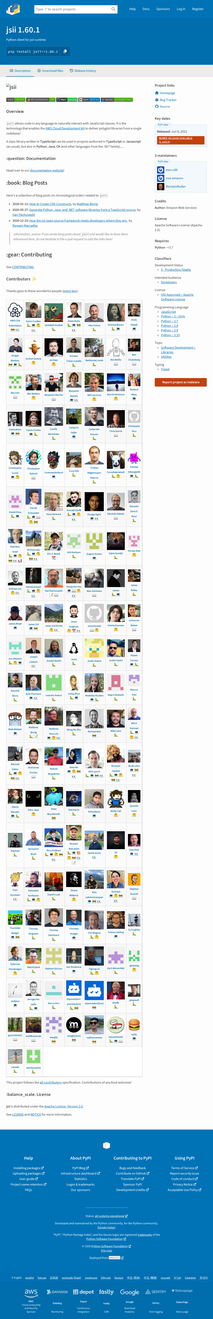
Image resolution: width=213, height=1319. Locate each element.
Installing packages (27, 1168)
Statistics (80, 1179)
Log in (181, 9)
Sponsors (163, 9)
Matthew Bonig (87, 204)
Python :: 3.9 (169, 330)
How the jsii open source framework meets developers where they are (78, 220)
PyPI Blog (78, 1168)
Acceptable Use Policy (183, 1190)
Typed (165, 369)
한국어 (204, 1278)
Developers (169, 282)
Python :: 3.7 (169, 321)
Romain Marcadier (25, 225)
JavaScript (168, 312)
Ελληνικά (106, 1278)
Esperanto (190, 1278)
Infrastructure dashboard (79, 1173)
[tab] (20, 71)
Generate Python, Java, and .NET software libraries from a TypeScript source (82, 210)
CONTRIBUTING (23, 267)
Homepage (167, 93)
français (42, 1278)
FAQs (28, 1190)
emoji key (70, 291)
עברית (177, 1278)
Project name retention (27, 1184)
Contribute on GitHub (131, 1173)
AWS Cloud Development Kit (65, 128)
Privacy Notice (183, 1184)
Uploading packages (27, 1173)
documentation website (46, 170)
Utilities (166, 357)
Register (198, 9)
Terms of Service (182, 1168)
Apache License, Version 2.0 (63, 1106)
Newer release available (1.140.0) (175, 140)
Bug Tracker (168, 100)
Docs (146, 9)
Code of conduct (182, 1179)
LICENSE (18, 1114)
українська (91, 1278)
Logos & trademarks (81, 1184)
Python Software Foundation (104, 1239)
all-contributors (51, 1082)
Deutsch (118, 1278)
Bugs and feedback (132, 1168)
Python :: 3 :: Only (173, 316)
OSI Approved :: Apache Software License (177, 297)
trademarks (145, 1235)
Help (132, 9)
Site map (106, 1250)
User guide (26, 1179)
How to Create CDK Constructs (50, 204)
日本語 (54, 1278)
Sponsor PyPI (132, 1184)
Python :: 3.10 (170, 335)
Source (165, 106)
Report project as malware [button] (180, 382)
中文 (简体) (133, 1278)
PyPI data (163, 125)
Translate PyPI (131, 1179)
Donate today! (106, 1227)
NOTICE (35, 1114)
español (29, 1278)
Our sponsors (80, 1190)
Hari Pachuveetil (23, 215)
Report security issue (184, 1173)
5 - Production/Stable (176, 270)
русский (165, 1278)
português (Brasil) (71, 1278)
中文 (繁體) (150, 1278)
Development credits (130, 1190)
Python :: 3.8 (169, 326)
